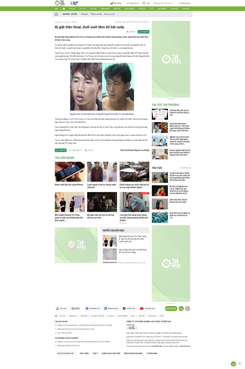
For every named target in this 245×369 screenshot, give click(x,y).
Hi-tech (111, 316)
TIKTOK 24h (131, 308)
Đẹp (133, 316)
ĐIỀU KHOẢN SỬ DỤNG (133, 353)
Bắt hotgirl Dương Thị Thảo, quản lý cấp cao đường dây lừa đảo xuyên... (69, 218)
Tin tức (72, 9)
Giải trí (141, 316)
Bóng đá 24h (113, 308)
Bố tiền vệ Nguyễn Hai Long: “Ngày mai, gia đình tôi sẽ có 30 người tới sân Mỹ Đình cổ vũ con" (179, 189)
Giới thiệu (84, 353)
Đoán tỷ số (134, 3)
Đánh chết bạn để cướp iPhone (69, 184)
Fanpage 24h (94, 308)
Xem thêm (184, 168)
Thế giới (93, 9)
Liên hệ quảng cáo (65, 353)
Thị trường (161, 9)
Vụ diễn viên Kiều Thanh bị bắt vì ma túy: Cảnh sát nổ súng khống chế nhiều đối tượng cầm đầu (180, 176)
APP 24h (63, 308)
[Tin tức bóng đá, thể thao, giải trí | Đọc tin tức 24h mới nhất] (60, 3)
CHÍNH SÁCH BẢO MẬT (111, 353)
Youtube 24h (150, 308)
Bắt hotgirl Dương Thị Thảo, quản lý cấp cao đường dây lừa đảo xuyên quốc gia (132, 238)
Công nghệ (105, 9)
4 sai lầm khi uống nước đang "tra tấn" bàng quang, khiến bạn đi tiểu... (134, 218)
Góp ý (95, 353)
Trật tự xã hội (96, 14)
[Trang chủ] (59, 14)
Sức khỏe (174, 9)
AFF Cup (82, 9)
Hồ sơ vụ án (109, 14)
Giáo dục (142, 9)
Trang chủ (58, 22)
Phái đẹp (185, 9)
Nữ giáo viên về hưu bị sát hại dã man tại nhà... (100, 216)
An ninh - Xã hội (70, 14)
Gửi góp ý (76, 150)
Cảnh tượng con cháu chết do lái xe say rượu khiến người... (134, 186)
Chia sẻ (145, 32)
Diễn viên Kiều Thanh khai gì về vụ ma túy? (178, 201)
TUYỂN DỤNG (151, 353)
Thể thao (152, 316)
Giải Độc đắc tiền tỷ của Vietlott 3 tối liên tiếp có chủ (179, 112)
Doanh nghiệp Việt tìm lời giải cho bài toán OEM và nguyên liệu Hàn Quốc (180, 152)
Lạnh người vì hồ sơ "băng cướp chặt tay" (101, 186)
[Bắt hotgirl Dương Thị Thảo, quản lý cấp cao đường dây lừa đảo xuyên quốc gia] (70, 202)
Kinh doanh (129, 9)
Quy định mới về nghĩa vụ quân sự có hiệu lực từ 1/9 (180, 215)
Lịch (148, 3)
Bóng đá (117, 9)
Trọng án (84, 14)
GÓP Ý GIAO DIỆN (7, 362)
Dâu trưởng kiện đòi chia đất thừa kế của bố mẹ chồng (133, 251)
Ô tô (151, 9)
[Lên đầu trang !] (239, 363)
